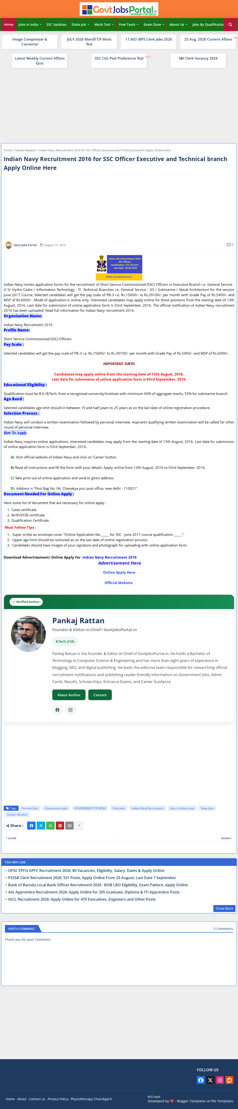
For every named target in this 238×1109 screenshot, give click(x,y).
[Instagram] (70, 710)
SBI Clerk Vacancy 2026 (198, 58)
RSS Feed (154, 1097)
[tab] (8, 24)
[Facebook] (57, 710)
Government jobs (56, 808)
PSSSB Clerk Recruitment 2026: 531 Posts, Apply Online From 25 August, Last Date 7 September (92, 877)
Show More (224, 908)
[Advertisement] (119, 105)
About (21, 1099)
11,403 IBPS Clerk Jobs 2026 (149, 39)
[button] (230, 24)
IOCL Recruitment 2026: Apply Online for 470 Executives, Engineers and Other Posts (82, 899)
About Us (176, 24)
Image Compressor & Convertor (29, 41)
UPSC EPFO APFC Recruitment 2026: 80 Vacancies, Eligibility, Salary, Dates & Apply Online (86, 870)
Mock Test (102, 24)
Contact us (37, 1099)
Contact (100, 695)
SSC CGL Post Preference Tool (119, 58)
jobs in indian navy (182, 808)
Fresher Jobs (30, 808)
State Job (79, 24)
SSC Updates (56, 24)
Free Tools (127, 24)
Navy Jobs (207, 808)
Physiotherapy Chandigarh (91, 1099)
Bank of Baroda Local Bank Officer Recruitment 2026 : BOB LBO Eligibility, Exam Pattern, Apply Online (98, 885)
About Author (68, 695)
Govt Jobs (119, 808)
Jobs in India (28, 24)
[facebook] (201, 1080)
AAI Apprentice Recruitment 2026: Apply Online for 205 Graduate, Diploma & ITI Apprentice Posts (94, 892)
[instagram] (220, 1080)
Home (8, 24)
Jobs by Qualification (208, 24)
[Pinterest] (60, 825)
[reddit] (229, 1080)
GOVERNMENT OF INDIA (90, 808)
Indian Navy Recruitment (147, 808)
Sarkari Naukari (25, 150)
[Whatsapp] (50, 825)
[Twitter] (41, 825)
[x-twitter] (210, 1080)
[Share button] (79, 825)
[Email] (69, 825)
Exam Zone (152, 24)
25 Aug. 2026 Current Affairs (208, 39)
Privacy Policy (58, 1099)
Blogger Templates (191, 1101)
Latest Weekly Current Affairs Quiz (40, 60)
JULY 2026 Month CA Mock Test (89, 41)
